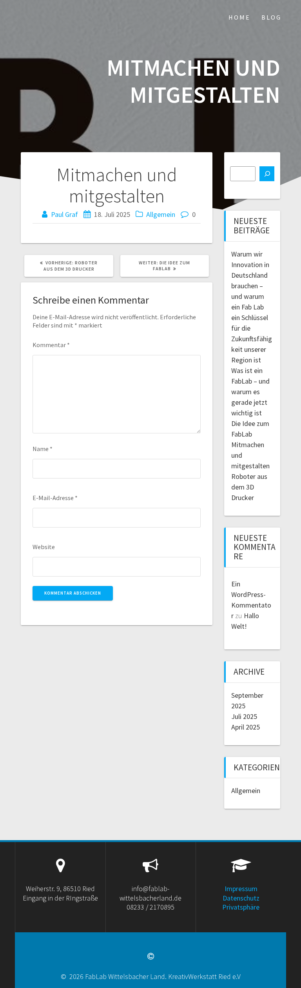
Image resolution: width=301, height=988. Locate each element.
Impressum (241, 888)
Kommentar (51, 345)
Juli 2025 (244, 716)
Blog (271, 17)
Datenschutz (241, 897)
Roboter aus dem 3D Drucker (249, 487)
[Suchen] (266, 173)
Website (44, 547)
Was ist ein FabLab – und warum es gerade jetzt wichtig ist (250, 391)
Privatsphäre (240, 907)
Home (239, 17)
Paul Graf (64, 214)
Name (43, 449)
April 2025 (245, 726)
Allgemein (160, 214)
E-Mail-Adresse (55, 498)
